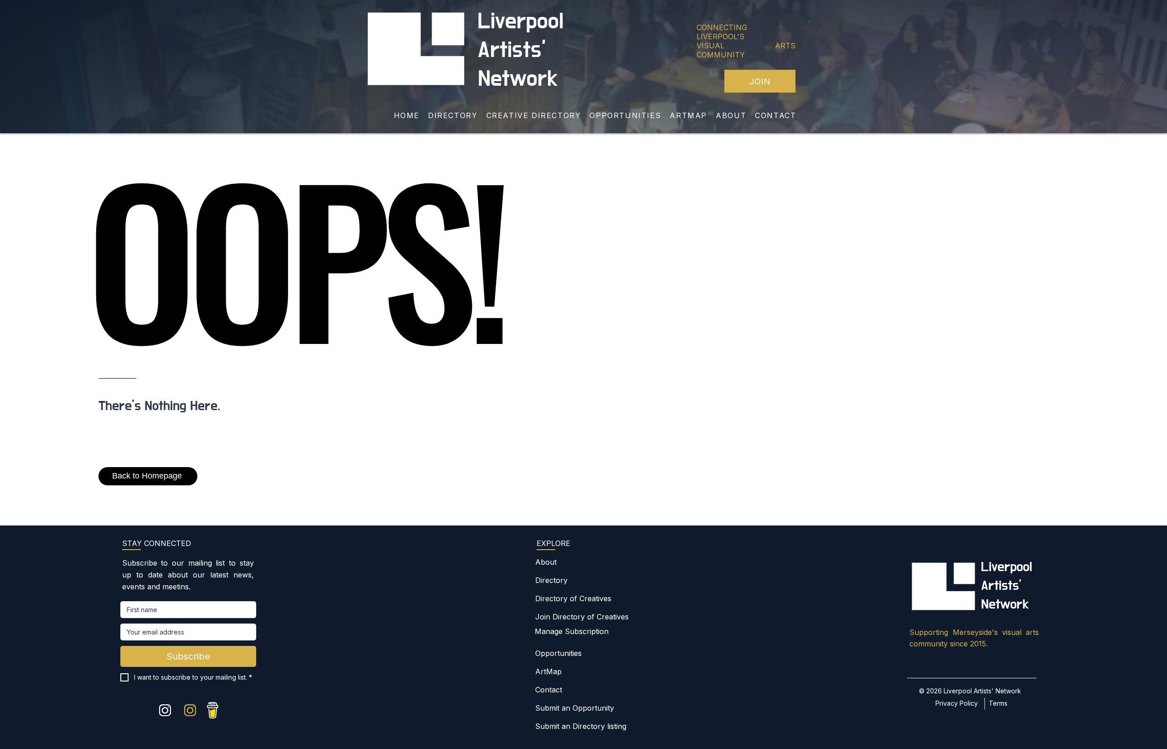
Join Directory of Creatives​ (582, 616)
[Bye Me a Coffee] (212, 710)
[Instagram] (165, 710)
